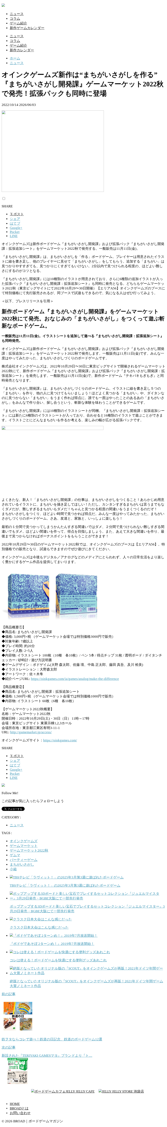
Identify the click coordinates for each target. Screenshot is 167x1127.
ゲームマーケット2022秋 (29, 850)
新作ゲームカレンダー (27, 28)
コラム (15, 19)
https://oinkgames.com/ (60, 740)
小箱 (13, 869)
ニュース (17, 14)
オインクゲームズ (23, 841)
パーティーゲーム (23, 860)
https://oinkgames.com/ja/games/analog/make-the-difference (75, 679)
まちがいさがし (22, 864)
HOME (15, 1104)
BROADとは (19, 1108)
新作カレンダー (22, 50)
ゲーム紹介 (18, 23)
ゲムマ (15, 855)
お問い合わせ (20, 1113)
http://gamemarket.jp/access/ (31, 732)
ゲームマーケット (23, 846)
